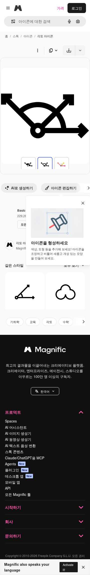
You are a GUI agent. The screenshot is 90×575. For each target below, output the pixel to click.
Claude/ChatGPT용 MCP (24, 457)
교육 (33, 322)
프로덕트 (13, 412)
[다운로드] (69, 50)
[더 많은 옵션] (37, 50)
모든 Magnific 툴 (18, 494)
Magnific (22, 248)
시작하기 (13, 507)
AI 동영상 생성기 (18, 439)
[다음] (83, 322)
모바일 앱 (12, 482)
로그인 (77, 8)
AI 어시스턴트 (16, 427)
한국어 (45, 391)
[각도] (28, 164)
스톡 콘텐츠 (14, 451)
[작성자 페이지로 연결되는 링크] (9, 245)
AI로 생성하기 (22, 187)
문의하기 (13, 536)
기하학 (14, 322)
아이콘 (28, 36)
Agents (14, 463)
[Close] (83, 567)
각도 (49, 322)
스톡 (16, 36)
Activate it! (68, 566)
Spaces (11, 420)
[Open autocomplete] (11, 21)
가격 (60, 8)
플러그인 (16, 469)
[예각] (24, 292)
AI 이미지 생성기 (18, 433)
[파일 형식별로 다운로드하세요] (53, 50)
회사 (9, 521)
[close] (83, 203)
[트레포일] (65, 292)
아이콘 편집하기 (63, 187)
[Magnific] (45, 350)
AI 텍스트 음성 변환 (20, 445)
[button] (45, 391)
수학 (66, 322)
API (7, 488)
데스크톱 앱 (18, 476)
